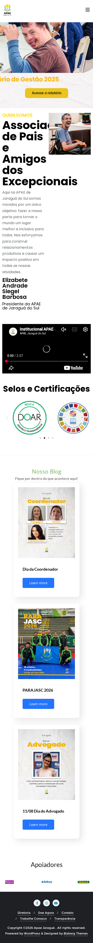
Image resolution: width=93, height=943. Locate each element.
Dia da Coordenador (40, 569)
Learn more (38, 583)
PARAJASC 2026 (38, 690)
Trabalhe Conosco (33, 918)
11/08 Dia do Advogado (43, 811)
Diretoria (24, 912)
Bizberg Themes (76, 933)
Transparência (64, 918)
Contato (67, 912)
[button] (7, 418)
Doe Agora (46, 912)
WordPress (32, 933)
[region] (46, 65)
